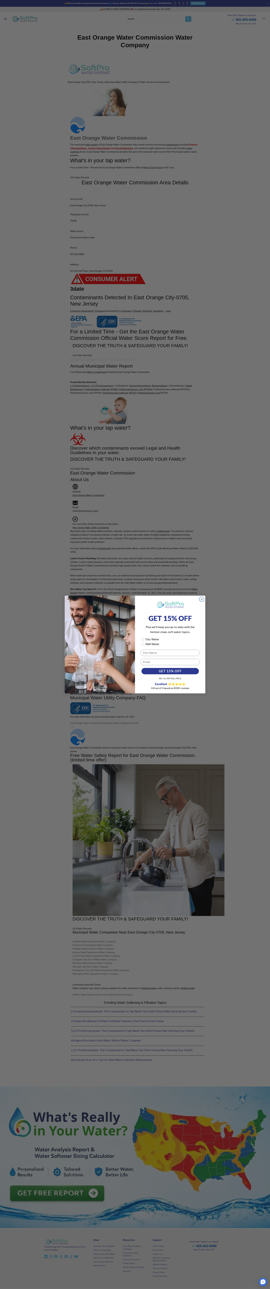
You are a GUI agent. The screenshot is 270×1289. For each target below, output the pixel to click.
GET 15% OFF (170, 671)
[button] (263, 1282)
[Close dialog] (201, 599)
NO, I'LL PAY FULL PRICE (170, 678)
